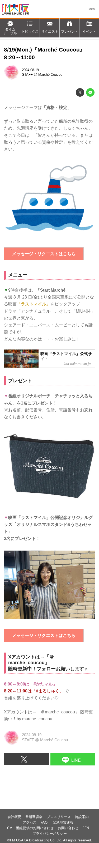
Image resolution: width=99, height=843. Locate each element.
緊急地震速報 (63, 822)
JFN (86, 828)
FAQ (45, 822)
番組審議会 (34, 817)
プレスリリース (59, 817)
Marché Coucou (50, 74)
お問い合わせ (68, 828)
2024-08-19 (30, 70)
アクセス (29, 822)
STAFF (27, 74)
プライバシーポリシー (49, 834)
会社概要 (14, 817)
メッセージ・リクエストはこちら (44, 253)
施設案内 (82, 817)
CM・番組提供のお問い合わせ (30, 828)
